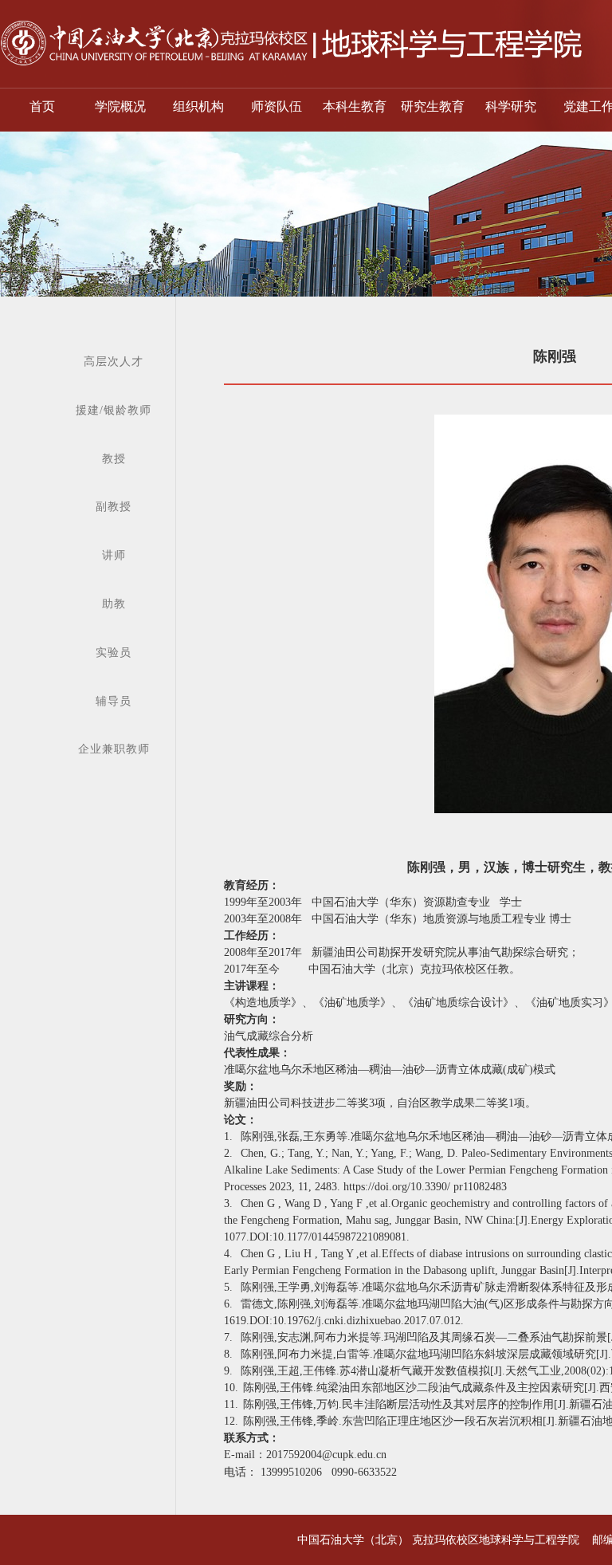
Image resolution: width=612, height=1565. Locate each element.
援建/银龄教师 (113, 410)
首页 (42, 106)
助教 (114, 604)
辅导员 (113, 701)
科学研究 (510, 106)
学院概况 (120, 106)
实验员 (113, 653)
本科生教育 (354, 106)
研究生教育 (433, 106)
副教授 (113, 507)
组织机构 (198, 106)
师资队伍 (276, 106)
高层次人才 (113, 362)
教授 (114, 459)
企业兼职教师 (114, 749)
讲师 (114, 555)
